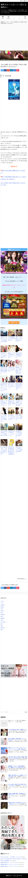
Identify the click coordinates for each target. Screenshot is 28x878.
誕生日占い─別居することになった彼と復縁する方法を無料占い (4, 340)
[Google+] (8, 70)
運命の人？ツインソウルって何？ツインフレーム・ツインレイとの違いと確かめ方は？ (17, 749)
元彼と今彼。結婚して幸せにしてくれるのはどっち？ (11, 385)
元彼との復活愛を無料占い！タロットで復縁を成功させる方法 (4, 433)
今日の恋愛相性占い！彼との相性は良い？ (11, 339)
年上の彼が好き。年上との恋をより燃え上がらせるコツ (11, 417)
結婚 (2, 625)
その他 (2, 601)
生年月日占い (3, 622)
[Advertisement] (14, 37)
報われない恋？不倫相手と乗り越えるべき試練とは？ (11, 403)
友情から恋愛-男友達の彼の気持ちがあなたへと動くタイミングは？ (19, 386)
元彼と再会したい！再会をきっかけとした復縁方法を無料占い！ (19, 449)
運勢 (2, 629)
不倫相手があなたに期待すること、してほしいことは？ (11, 433)
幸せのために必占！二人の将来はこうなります (11, 856)
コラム (2, 603)
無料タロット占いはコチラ (14, 875)
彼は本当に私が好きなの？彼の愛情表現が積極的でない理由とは (4, 370)
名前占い (2, 610)
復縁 (2, 612)
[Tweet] (2, 70)
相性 (2, 624)
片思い (2, 620)
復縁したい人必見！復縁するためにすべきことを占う (11, 355)
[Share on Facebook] (5, 70)
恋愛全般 (2, 618)
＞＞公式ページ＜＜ (14, 322)
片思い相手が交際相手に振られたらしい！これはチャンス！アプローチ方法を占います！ (4, 387)
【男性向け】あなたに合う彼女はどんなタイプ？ (11, 369)
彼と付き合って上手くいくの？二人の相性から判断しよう (4, 355)
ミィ (26, 578)
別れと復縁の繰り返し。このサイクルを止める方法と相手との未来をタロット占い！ (4, 450)
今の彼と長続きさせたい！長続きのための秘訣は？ (19, 417)
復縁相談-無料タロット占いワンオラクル (9, 862)
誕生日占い (3, 627)
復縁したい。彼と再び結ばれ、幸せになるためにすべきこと (4, 403)
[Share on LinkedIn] (11, 70)
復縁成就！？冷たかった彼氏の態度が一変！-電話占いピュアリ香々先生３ (19, 370)
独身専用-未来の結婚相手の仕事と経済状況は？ (19, 355)
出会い (2, 608)
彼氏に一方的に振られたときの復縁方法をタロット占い (19, 339)
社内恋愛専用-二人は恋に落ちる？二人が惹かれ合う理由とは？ (19, 434)
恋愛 (2, 616)
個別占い (2, 607)
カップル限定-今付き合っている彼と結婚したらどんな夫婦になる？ (4, 418)
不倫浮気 (2, 605)
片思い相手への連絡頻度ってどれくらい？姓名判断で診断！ (19, 403)
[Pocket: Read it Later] (17, 70)
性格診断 (2, 614)
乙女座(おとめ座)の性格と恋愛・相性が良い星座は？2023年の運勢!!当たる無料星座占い (11, 450)
